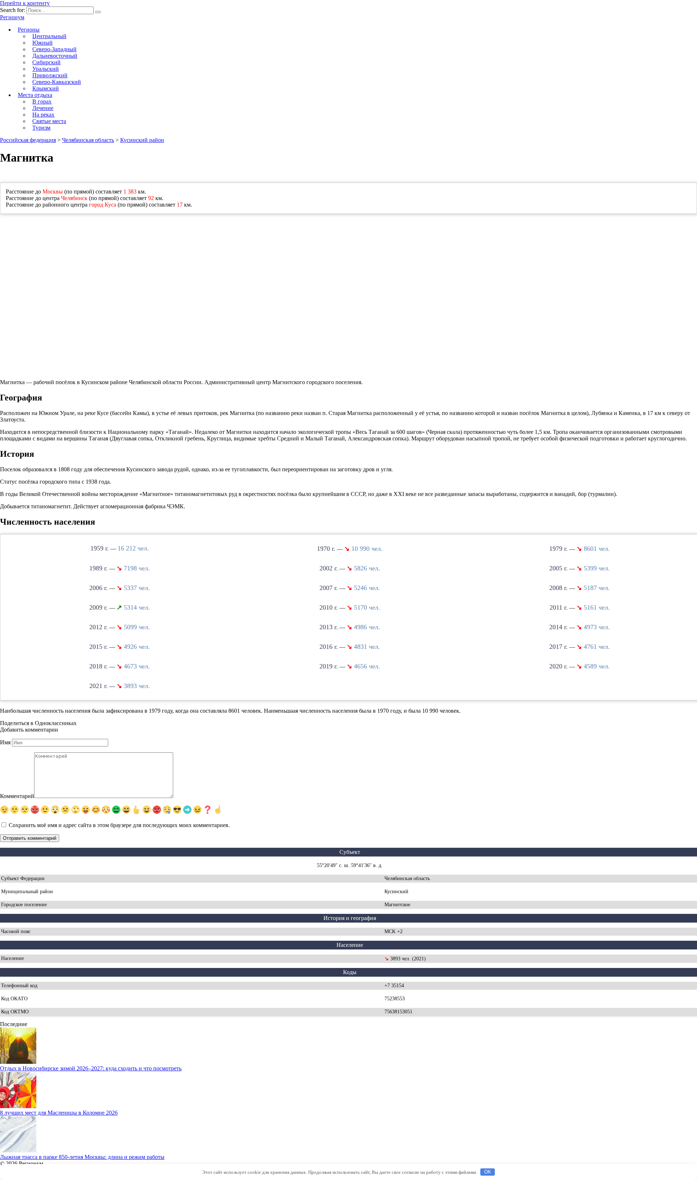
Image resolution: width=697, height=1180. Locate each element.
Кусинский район (142, 140)
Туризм (41, 128)
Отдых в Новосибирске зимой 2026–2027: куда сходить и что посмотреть (91, 1068)
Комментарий (17, 796)
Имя (5, 742)
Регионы (29, 30)
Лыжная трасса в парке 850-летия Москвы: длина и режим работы (82, 1157)
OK (487, 1172)
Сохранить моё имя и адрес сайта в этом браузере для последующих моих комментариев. (119, 825)
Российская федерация (28, 140)
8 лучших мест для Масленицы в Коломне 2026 (59, 1113)
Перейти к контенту (25, 3)
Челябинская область (88, 140)
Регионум (12, 17)
